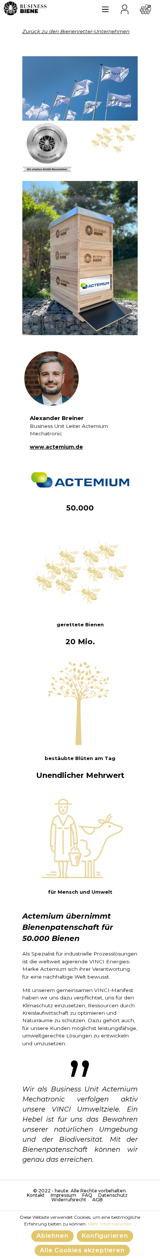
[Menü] (105, 8)
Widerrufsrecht (68, 1200)
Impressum (63, 1195)
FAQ (87, 1195)
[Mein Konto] (125, 8)
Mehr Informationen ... (112, 1224)
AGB (97, 1200)
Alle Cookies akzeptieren (82, 1250)
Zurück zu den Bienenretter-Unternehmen (75, 31)
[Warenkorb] (145, 8)
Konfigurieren (105, 1235)
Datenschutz (113, 1195)
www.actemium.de (56, 447)
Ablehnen (52, 1235)
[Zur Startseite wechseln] (25, 8)
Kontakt (36, 1195)
